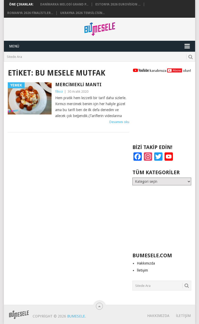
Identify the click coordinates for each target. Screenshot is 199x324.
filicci (59, 91)
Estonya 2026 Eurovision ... (117, 4)
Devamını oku (119, 122)
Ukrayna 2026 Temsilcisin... (82, 13)
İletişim (142, 270)
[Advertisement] (161, 111)
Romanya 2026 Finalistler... (30, 13)
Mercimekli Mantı (78, 84)
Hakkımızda (146, 263)
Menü (14, 46)
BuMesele (76, 316)
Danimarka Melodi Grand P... (64, 4)
